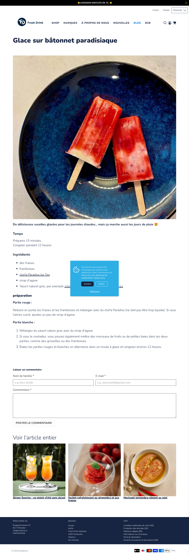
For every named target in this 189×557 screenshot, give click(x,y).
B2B (148, 23)
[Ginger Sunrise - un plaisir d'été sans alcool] (39, 470)
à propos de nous (95, 23)
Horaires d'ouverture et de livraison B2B (141, 540)
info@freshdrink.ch (20, 530)
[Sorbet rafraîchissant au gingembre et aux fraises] (94, 470)
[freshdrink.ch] (31, 22)
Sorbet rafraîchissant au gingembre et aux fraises (93, 499)
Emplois (166, 10)
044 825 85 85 (19, 533)
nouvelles (121, 23)
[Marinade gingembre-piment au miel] (150, 470)
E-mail (101, 376)
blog (137, 23)
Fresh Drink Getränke (77, 531)
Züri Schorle (73, 540)
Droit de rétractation (132, 537)
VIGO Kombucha (75, 534)
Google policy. (99, 278)
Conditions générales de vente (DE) (139, 525)
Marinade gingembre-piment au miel (145, 497)
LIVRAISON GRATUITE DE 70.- (95, 2)
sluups (71, 525)
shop (55, 23)
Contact (155, 10)
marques (70, 23)
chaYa (70, 528)
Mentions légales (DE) (133, 531)
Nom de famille (23, 376)
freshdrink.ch (23, 551)
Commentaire (22, 390)
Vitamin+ (72, 537)
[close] (186, 3)
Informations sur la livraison (135, 534)
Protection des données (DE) (136, 528)
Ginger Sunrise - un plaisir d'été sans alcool (39, 497)
